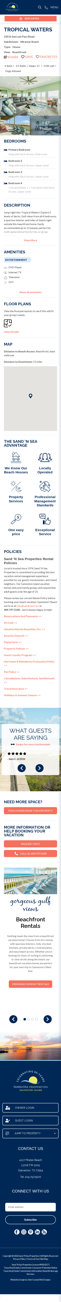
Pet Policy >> (12, 671)
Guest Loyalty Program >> (20, 655)
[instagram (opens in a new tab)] (23, 1232)
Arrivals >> (10, 622)
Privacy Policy (19, 1259)
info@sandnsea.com (28, 605)
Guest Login (24, 1120)
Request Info (30, 843)
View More (30, 240)
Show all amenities (30, 292)
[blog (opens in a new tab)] (44, 1232)
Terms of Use (33, 1259)
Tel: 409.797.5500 (30, 1176)
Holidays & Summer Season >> (22, 695)
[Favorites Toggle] (46, 56)
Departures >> (13, 642)
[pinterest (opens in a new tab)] (30, 1232)
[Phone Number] (46, 7)
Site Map (44, 1259)
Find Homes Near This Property (30, 810)
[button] (22, 768)
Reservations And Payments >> (23, 616)
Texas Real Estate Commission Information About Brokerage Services (30, 1272)
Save (29, 57)
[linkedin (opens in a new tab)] (37, 1232)
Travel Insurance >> (16, 688)
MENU (54, 7)
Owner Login (24, 1107)
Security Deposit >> (16, 635)
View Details (11, 331)
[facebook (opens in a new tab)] (17, 1232)
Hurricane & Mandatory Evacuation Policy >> (29, 663)
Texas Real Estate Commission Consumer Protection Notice (30, 1267)
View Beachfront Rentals (30, 984)
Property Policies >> (16, 648)
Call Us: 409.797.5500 (33, 853)
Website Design (17, 1279)
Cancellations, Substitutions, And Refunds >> (29, 680)
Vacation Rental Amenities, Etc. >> (24, 629)
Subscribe (30, 1219)
